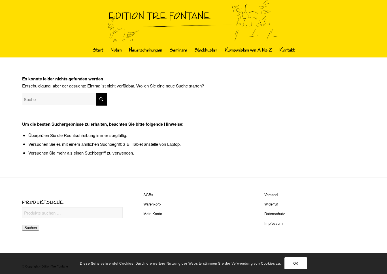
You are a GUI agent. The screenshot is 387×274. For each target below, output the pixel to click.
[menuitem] (98, 50)
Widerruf (271, 204)
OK (295, 263)
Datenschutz (274, 213)
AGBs (148, 194)
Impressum (273, 223)
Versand (271, 194)
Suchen (30, 228)
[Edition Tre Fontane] (193, 21)
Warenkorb (152, 204)
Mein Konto (152, 213)
